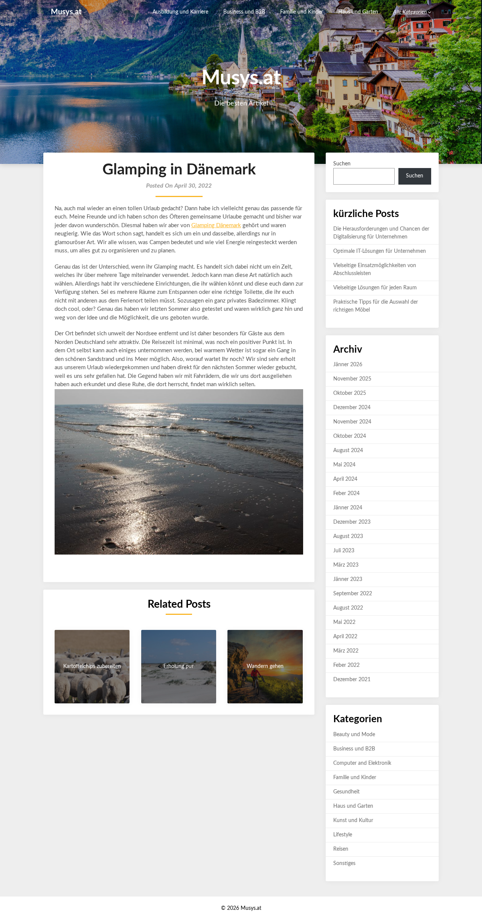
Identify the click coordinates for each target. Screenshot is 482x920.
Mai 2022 (344, 622)
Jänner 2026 (347, 364)
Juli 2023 (343, 550)
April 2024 (345, 479)
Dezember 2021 (352, 679)
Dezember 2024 (352, 407)
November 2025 (352, 379)
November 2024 (352, 422)
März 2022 (345, 651)
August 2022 (348, 608)
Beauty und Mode (354, 734)
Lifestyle (342, 834)
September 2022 (352, 593)
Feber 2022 (346, 665)
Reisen (340, 849)
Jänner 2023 (347, 579)
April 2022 (345, 636)
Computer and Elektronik (362, 763)
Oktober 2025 (349, 393)
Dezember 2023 (352, 522)
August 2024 (348, 450)
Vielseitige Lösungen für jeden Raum (375, 287)
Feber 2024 (346, 493)
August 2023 (348, 536)
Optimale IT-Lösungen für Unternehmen (379, 251)
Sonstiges (344, 863)
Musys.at (66, 12)
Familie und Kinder (301, 12)
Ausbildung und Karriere (180, 12)
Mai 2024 (344, 465)
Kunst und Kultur (353, 820)
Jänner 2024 (347, 507)
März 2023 (345, 565)
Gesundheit (346, 792)
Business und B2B (244, 12)
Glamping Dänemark (216, 225)
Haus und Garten (358, 12)
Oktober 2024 (349, 436)
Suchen (342, 164)
